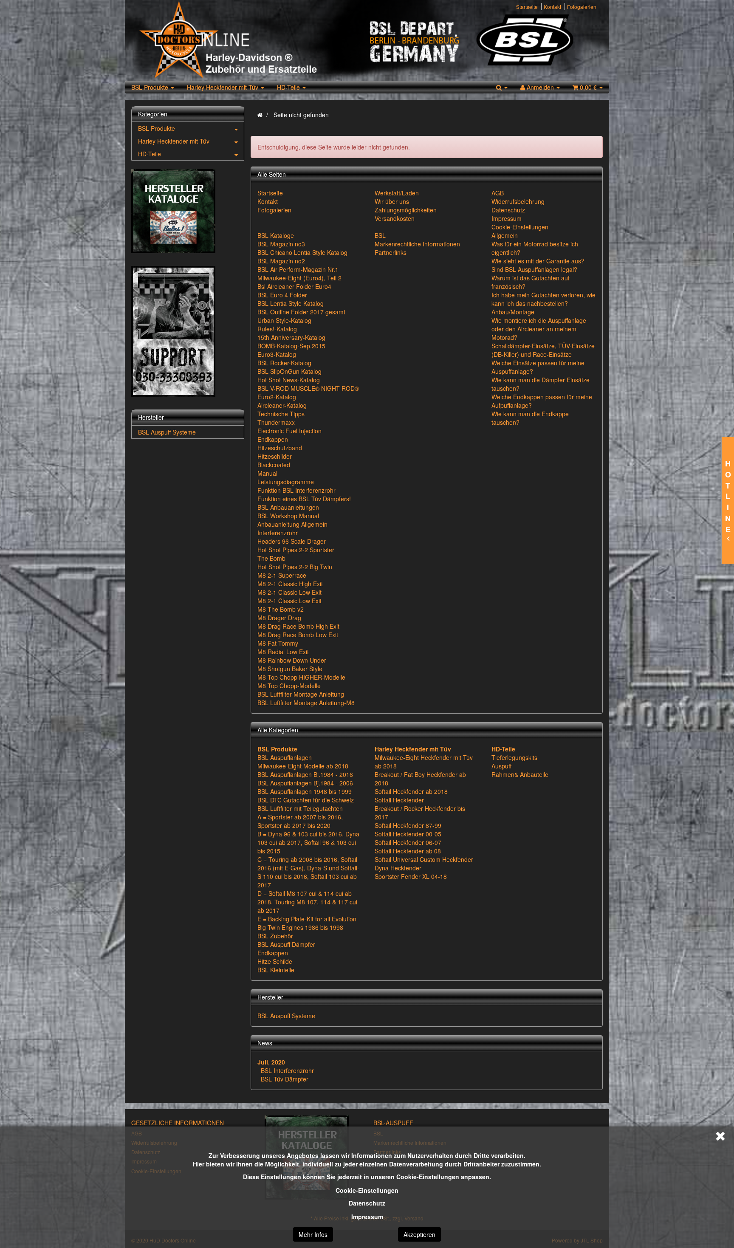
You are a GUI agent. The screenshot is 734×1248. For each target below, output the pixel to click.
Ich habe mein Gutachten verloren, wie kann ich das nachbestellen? (543, 299)
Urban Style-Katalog (284, 320)
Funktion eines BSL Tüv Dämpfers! (304, 498)
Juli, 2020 (271, 1062)
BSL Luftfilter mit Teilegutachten (300, 808)
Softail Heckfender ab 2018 (411, 791)
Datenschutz (367, 1203)
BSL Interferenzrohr (287, 1070)
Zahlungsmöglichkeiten (406, 210)
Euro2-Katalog (276, 396)
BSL (380, 235)
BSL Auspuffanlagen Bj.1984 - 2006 (305, 783)
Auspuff (501, 766)
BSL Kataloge (275, 235)
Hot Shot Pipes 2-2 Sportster (295, 549)
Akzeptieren (419, 1234)
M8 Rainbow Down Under (291, 660)
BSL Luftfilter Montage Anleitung (300, 694)
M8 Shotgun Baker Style (289, 668)
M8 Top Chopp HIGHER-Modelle (301, 677)
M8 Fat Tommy (277, 643)
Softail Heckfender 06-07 (408, 842)
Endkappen (272, 439)
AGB (497, 193)
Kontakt (552, 6)
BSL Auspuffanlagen (284, 757)
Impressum (367, 1216)
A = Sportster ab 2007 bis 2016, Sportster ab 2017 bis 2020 (300, 821)
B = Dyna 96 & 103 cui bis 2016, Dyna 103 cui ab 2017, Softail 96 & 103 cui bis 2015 (308, 842)
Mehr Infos (313, 1234)
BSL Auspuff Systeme (286, 1015)
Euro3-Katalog (276, 354)
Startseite (527, 6)
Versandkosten (395, 218)
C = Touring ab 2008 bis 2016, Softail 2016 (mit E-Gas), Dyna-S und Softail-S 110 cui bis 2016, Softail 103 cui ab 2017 (308, 872)
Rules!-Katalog (277, 329)
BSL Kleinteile (275, 970)
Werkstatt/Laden (397, 193)
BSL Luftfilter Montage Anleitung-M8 (306, 702)
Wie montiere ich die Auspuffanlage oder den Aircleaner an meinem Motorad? (538, 329)
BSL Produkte (150, 87)
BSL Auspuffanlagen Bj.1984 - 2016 (305, 774)
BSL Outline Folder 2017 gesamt (301, 312)
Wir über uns (392, 201)
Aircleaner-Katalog (282, 405)
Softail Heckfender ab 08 (408, 851)
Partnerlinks (391, 252)
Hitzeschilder (274, 456)
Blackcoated (273, 464)
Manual (267, 473)
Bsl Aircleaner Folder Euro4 (294, 286)
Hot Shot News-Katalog (288, 380)
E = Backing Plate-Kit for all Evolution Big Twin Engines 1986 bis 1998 (306, 923)
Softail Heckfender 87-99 (408, 825)
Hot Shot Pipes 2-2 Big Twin (294, 566)
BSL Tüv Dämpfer (284, 1079)
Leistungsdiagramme (285, 481)
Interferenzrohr (277, 532)
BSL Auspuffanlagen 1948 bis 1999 (304, 791)
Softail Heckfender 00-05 (408, 834)
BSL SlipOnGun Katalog (289, 371)
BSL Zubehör (275, 936)
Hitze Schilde (274, 961)
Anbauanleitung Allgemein (292, 524)
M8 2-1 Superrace (281, 575)
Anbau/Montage (512, 312)
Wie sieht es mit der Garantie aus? (537, 261)
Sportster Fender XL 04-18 (411, 876)
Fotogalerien (581, 6)
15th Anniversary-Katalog (291, 337)
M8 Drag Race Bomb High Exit (298, 626)
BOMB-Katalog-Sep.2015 (291, 346)
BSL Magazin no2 (281, 261)
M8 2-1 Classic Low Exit (289, 592)
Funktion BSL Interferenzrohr (296, 490)
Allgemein (504, 235)
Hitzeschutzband (279, 447)
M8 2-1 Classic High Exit (290, 583)
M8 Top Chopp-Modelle (289, 685)
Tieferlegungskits (514, 757)
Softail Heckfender (399, 800)
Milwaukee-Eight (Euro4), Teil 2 (299, 278)
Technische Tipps (281, 413)
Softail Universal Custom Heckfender (424, 859)
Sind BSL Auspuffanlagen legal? (534, 269)
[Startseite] (260, 114)
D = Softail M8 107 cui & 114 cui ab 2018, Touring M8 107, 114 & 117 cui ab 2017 (307, 902)
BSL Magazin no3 (281, 244)
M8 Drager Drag (279, 617)
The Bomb (271, 558)
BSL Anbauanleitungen (288, 507)
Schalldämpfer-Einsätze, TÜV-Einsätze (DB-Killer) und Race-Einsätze (543, 350)
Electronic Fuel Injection (289, 430)
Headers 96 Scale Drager (291, 541)
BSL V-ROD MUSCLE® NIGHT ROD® (308, 388)
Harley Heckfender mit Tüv (223, 87)
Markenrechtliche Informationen (417, 244)
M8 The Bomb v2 (280, 609)
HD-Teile (289, 87)
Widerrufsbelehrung (518, 201)
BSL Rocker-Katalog (284, 363)
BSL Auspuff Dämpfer (286, 944)
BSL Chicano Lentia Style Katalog (302, 252)
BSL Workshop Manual (288, 515)
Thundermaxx (276, 422)
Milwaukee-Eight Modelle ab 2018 (302, 766)
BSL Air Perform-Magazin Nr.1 (298, 269)
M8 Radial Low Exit (283, 651)
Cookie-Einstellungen (367, 1190)
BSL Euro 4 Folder (282, 295)
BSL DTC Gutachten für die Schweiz (305, 800)
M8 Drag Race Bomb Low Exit (297, 634)
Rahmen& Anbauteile (519, 774)
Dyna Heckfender (398, 868)
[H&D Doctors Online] (249, 40)
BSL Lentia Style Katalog (290, 303)
